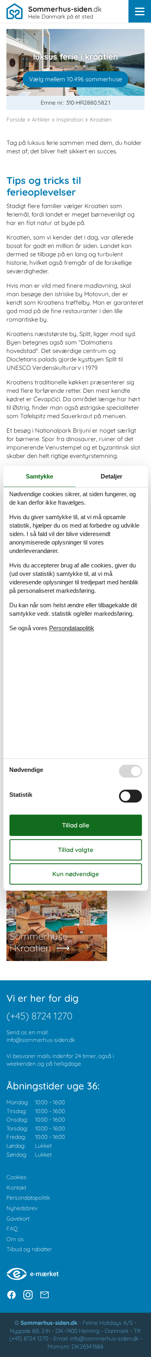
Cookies (16, 1177)
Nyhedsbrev (21, 1208)
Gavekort (17, 1218)
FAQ (12, 1228)
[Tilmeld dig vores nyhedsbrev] (44, 1295)
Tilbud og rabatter (29, 1249)
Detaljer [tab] (111, 476)
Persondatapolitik (28, 1197)
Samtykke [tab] (39, 476)
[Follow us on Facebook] (11, 1295)
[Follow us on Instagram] (28, 1295)
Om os (15, 1239)
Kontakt (16, 1187)
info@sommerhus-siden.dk (40, 1040)
